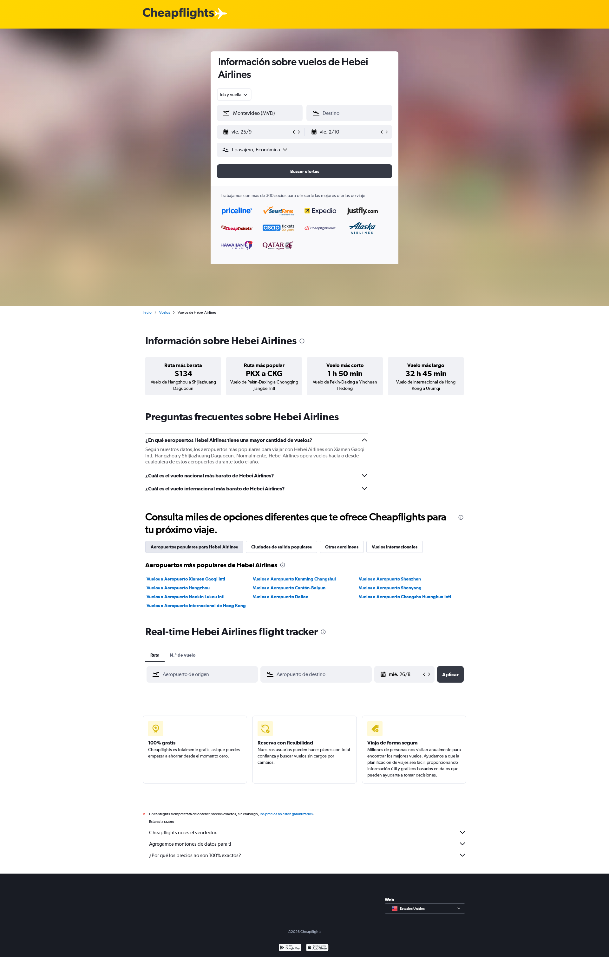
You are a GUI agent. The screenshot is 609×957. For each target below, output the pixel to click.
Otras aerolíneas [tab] (341, 546)
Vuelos (164, 312)
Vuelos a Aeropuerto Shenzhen (390, 578)
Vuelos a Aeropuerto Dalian (280, 596)
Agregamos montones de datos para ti (190, 844)
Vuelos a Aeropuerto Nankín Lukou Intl (186, 596)
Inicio (147, 312)
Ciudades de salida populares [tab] (281, 546)
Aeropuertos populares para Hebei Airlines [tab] (194, 546)
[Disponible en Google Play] (290, 948)
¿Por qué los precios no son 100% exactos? (195, 855)
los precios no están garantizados (286, 814)
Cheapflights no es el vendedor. (183, 832)
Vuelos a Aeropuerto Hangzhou (178, 587)
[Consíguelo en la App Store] (317, 948)
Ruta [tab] (155, 655)
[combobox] (234, 94)
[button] (257, 132)
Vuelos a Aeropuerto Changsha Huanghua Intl (405, 596)
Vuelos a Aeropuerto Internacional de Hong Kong (196, 605)
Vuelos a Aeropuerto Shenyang (390, 587)
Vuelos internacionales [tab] (394, 546)
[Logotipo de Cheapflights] (178, 14)
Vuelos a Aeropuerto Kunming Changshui (294, 578)
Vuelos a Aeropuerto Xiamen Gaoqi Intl (186, 578)
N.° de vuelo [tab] (182, 655)
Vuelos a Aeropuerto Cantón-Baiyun (289, 587)
